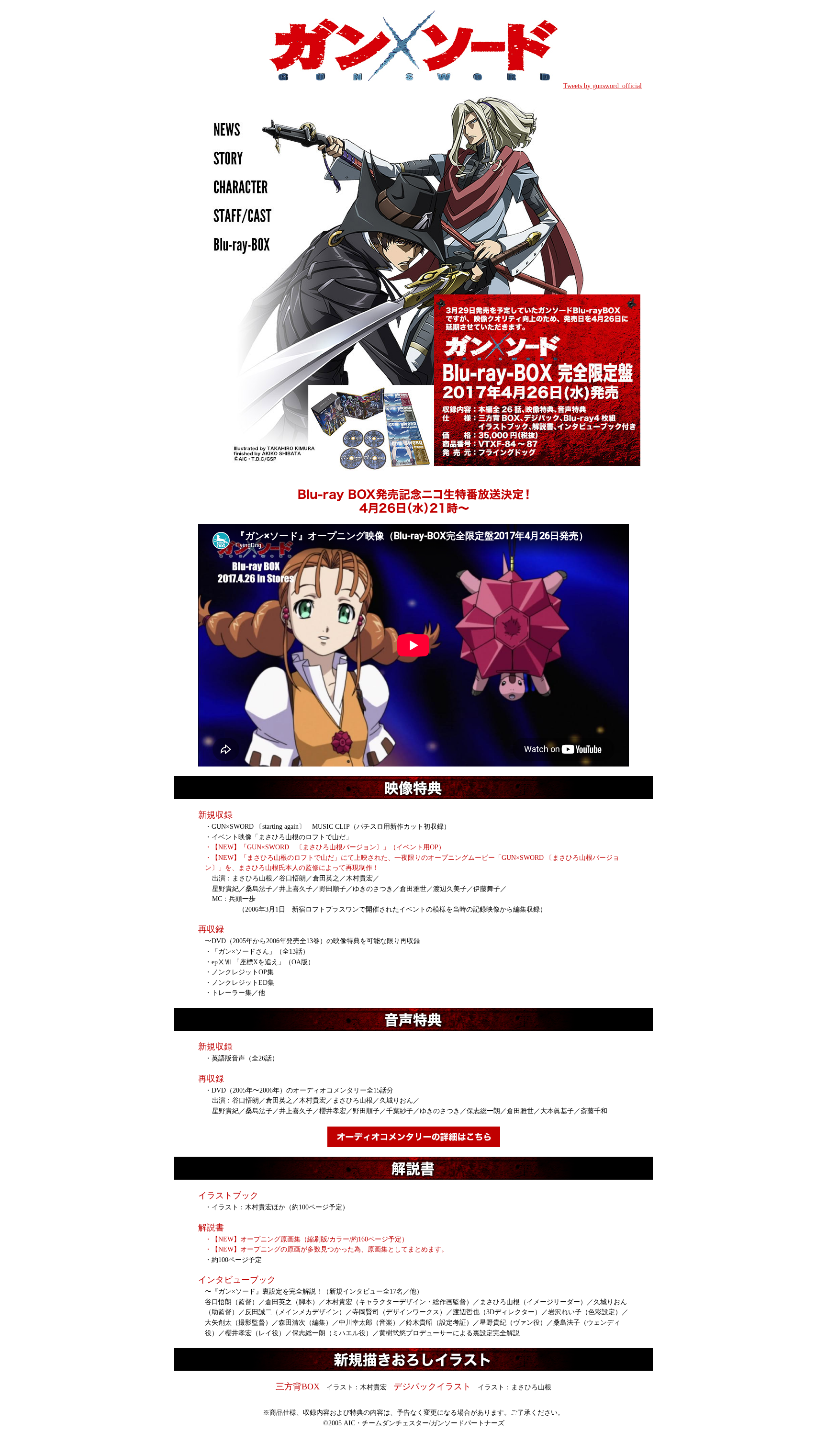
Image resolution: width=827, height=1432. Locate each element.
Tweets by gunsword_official (602, 86)
